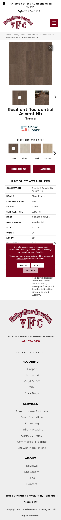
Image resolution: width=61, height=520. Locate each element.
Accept (23, 265)
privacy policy (30, 256)
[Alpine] (24, 148)
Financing (44, 169)
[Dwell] (36, 148)
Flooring (16, 35)
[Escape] (47, 148)
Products (31, 35)
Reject (37, 265)
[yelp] (40, 353)
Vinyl (23, 35)
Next (54, 96)
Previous (6, 96)
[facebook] (24, 353)
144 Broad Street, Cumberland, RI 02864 (30, 5)
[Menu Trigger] (54, 23)
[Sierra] (13, 148)
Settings (30, 270)
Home (8, 35)
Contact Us (18, 169)
